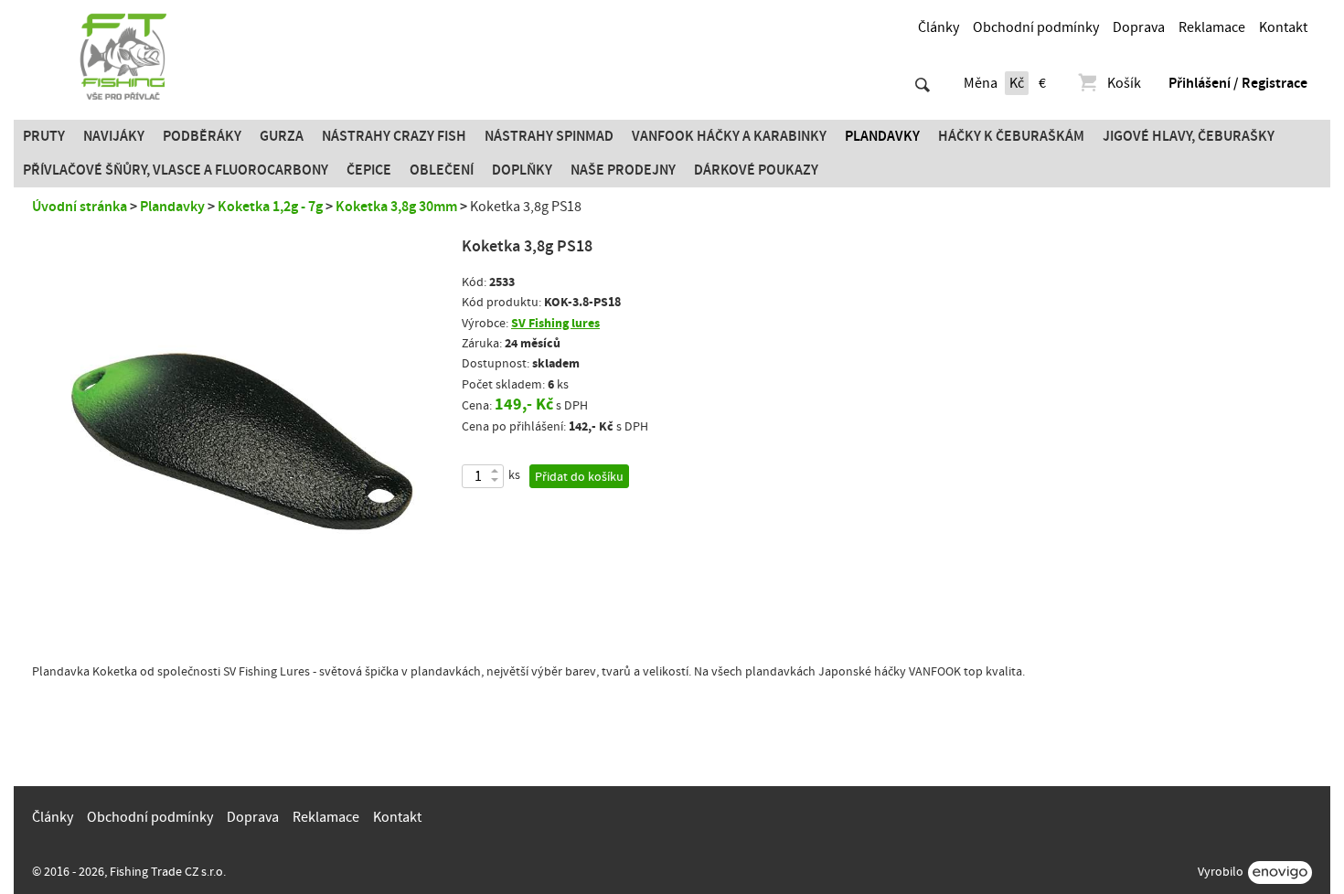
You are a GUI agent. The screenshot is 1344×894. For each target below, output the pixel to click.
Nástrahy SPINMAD (549, 136)
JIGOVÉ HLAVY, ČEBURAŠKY (1189, 136)
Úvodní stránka (79, 206)
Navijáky (113, 136)
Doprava (1139, 27)
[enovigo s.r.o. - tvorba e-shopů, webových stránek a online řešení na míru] (1280, 872)
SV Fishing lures (555, 323)
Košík (1124, 83)
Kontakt (1283, 27)
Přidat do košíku (579, 477)
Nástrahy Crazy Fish (394, 136)
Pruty (44, 136)
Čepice (369, 170)
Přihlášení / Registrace (1237, 83)
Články (938, 27)
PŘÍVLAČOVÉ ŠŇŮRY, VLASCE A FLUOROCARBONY (175, 170)
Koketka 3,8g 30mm (396, 206)
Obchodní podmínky (1036, 27)
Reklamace (1212, 27)
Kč (1016, 83)
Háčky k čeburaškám (1011, 136)
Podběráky (202, 136)
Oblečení (442, 170)
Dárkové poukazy (756, 170)
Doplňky (522, 170)
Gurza (282, 136)
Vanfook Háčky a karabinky (729, 136)
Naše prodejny (623, 170)
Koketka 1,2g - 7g (270, 206)
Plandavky (882, 136)
